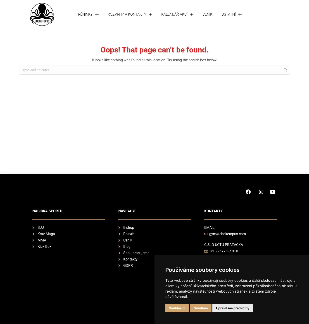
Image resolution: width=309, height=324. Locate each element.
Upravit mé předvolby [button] (232, 308)
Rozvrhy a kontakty (127, 14)
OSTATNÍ (228, 14)
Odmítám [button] (201, 308)
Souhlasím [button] (177, 308)
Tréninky (84, 14)
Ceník (207, 14)
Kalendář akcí (174, 14)
